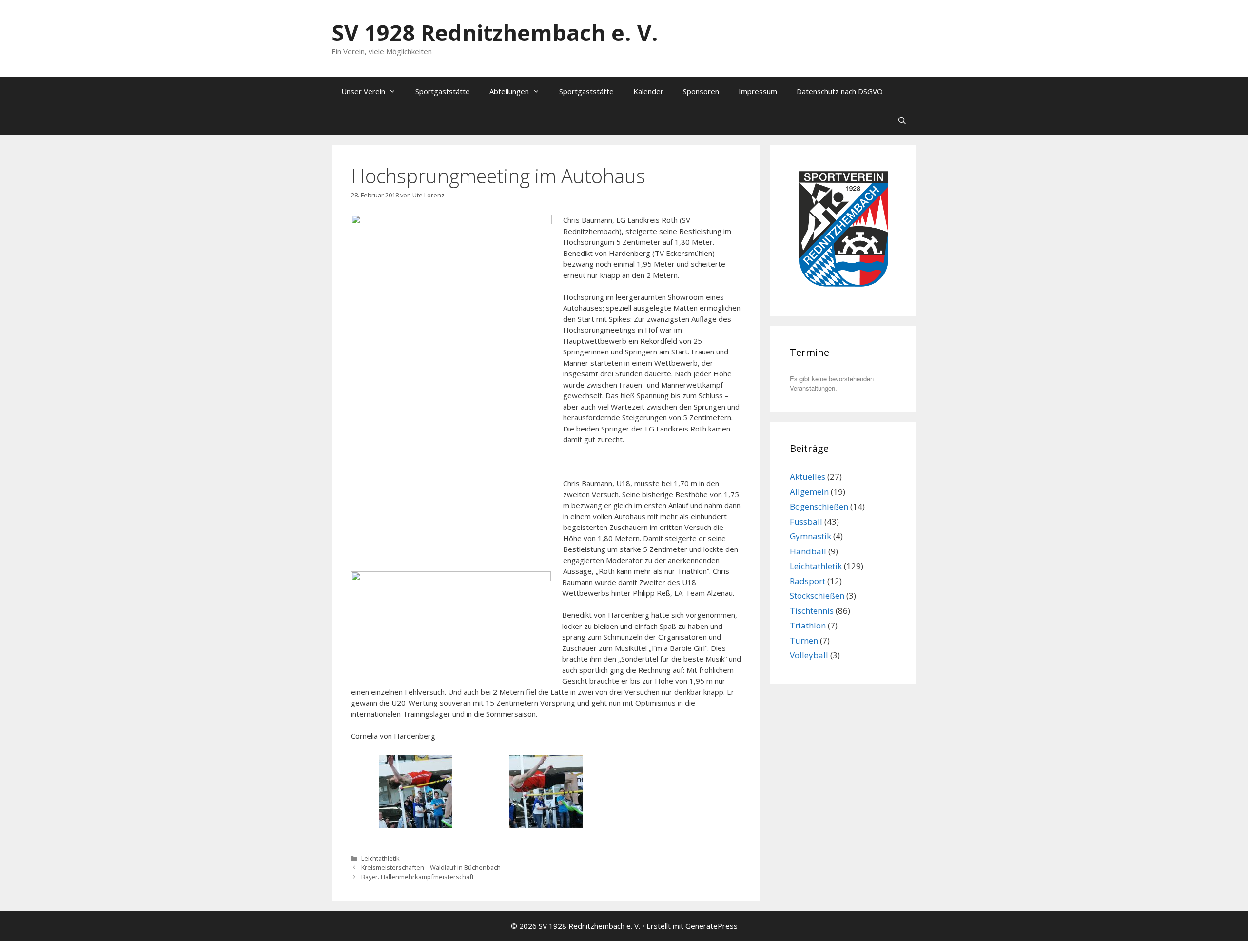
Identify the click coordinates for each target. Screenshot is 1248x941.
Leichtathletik (380, 858)
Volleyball (809, 655)
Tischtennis (812, 610)
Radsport (807, 581)
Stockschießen (817, 595)
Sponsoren (701, 91)
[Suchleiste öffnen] (902, 120)
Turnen (804, 640)
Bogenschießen (819, 506)
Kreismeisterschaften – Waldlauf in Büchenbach (431, 867)
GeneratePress (711, 926)
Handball (808, 551)
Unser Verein (363, 91)
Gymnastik (810, 536)
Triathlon (808, 625)
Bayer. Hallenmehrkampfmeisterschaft (417, 876)
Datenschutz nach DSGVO (840, 91)
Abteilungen (509, 91)
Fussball (806, 521)
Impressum (758, 91)
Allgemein (809, 491)
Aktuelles (807, 476)
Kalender (648, 91)
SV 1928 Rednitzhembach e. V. (495, 32)
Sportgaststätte (442, 91)
